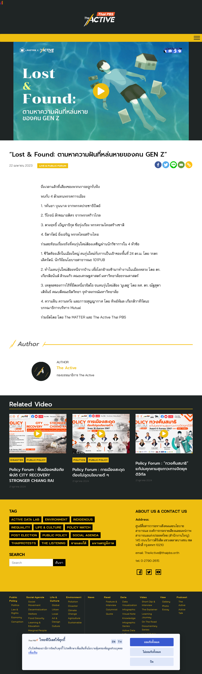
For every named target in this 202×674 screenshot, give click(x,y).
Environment (56, 519)
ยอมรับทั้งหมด (151, 642)
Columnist (111, 609)
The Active (67, 368)
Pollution (73, 601)
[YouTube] (158, 572)
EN (113, 641)
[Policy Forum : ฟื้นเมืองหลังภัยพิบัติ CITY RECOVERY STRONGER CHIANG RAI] (37, 435)
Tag (13, 511)
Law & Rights (15, 611)
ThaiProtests (23, 543)
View (163, 597)
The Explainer (149, 609)
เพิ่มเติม (32, 652)
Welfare (32, 613)
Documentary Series (149, 628)
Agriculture (74, 618)
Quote (109, 613)
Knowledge (129, 618)
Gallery (166, 601)
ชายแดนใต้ (78, 543)
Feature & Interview (111, 603)
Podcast (182, 597)
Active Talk (182, 611)
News (91, 597)
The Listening (53, 543)
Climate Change (72, 612)
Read (107, 597)
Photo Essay (165, 607)
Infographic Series (128, 624)
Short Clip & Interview (148, 603)
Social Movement (34, 603)
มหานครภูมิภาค (103, 543)
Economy (16, 617)
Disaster (16, 459)
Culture (56, 626)
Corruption (17, 621)
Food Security (36, 618)
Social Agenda (86, 535)
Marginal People (37, 630)
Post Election (24, 535)
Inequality (20, 527)
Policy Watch (79, 527)
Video (143, 597)
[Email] (181, 164)
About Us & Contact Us (161, 511)
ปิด (151, 661)
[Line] (173, 164)
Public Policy (36, 459)
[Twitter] (165, 164)
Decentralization (37, 609)
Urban (55, 609)
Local (55, 613)
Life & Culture (48, 527)
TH (120, 641)
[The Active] (99, 19)
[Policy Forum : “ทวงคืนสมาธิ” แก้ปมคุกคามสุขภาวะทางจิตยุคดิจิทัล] (164, 435)
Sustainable (75, 622)
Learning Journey (147, 615)
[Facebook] (158, 164)
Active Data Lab (25, 519)
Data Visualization (129, 603)
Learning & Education (34, 624)
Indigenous (83, 519)
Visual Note (129, 613)
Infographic (128, 609)
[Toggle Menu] (197, 38)
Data (123, 597)
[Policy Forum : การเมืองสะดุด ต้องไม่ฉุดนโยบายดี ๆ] (101, 435)
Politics (79, 459)
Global (55, 605)
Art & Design (56, 620)
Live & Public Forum (52, 165)
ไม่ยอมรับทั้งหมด (152, 651)
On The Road (149, 621)
